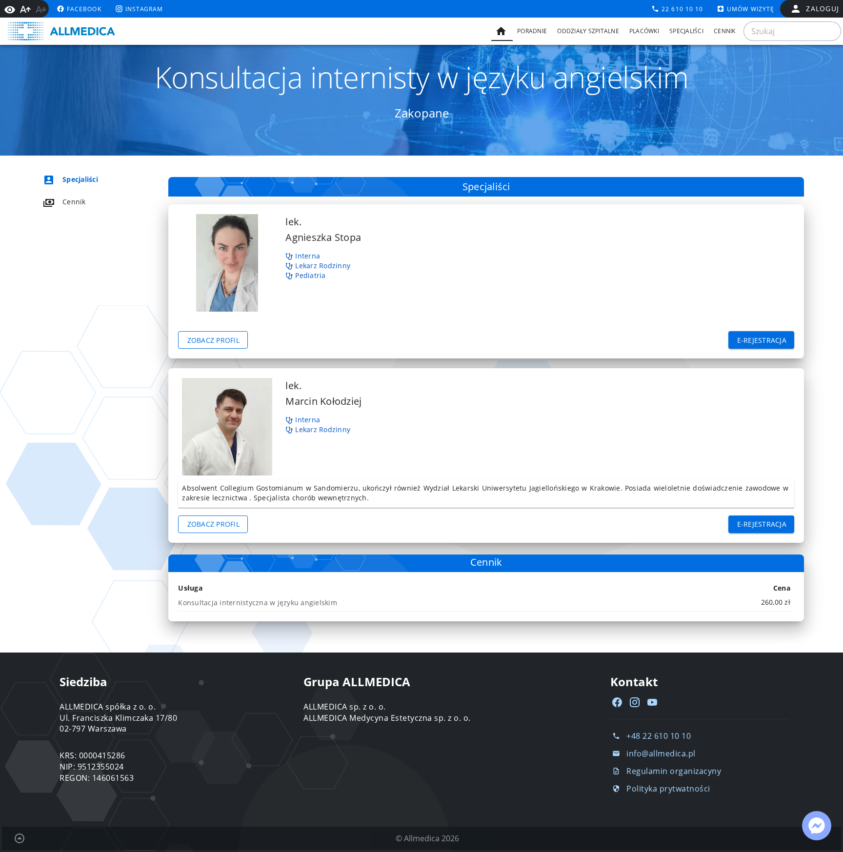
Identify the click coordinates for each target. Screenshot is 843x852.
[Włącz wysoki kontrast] (10, 9)
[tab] (502, 31)
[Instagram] (634, 702)
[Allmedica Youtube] (652, 702)
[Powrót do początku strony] (19, 838)
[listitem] (88, 179)
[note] (486, 602)
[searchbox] (792, 31)
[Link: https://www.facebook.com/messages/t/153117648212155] (816, 825)
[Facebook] (617, 702)
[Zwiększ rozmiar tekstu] (25, 9)
